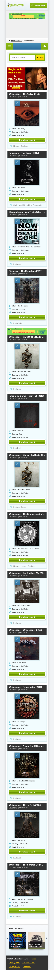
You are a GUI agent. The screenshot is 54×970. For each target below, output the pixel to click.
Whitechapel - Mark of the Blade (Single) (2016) (27, 455)
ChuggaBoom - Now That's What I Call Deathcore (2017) (27, 212)
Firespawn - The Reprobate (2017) (25, 271)
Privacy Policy (14, 967)
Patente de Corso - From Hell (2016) (26, 396)
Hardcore (16, 507)
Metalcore (16, 146)
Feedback (27, 967)
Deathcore (24, 146)
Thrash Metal (37, 205)
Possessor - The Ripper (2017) (24, 153)
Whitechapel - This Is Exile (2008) (25, 805)
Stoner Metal (27, 205)
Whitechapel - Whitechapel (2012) (25, 630)
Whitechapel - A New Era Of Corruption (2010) (27, 746)
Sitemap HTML (28, 963)
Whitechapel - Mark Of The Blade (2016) (27, 337)
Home (33, 959)
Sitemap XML (14, 963)
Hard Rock (17, 448)
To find (40, 57)
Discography (13, 97)
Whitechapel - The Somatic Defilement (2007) (27, 865)
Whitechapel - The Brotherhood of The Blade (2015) (27, 514)
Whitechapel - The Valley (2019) (24, 94)
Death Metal (17, 323)
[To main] (15, 5)
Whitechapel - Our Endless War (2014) (27, 573)
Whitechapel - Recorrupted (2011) (25, 687)
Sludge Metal (18, 205)
